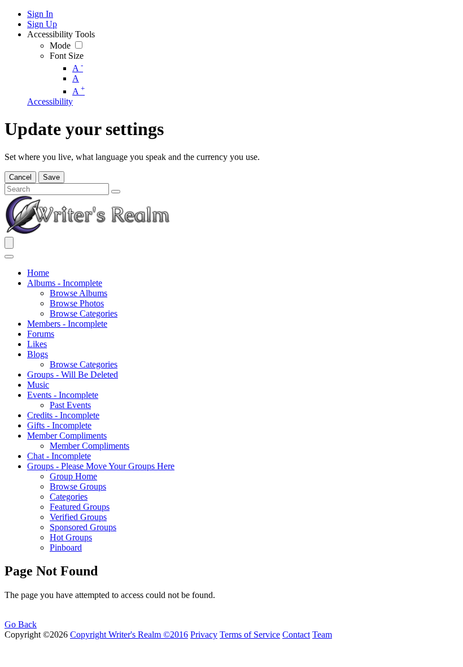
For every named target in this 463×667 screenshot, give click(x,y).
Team (322, 634)
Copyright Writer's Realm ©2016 (129, 634)
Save (51, 177)
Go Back (21, 624)
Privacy (203, 634)
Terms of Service (250, 634)
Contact (296, 634)
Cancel (20, 177)
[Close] (9, 256)
